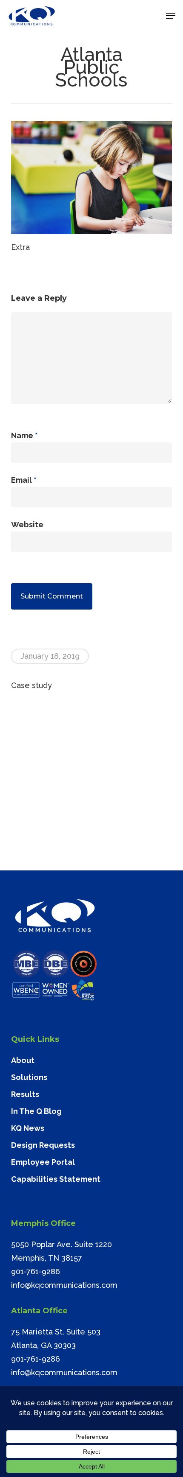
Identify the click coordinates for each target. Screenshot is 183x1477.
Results (25, 1094)
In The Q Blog (36, 1111)
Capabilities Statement (55, 1179)
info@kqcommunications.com (64, 1285)
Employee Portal (43, 1162)
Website (27, 524)
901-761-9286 (35, 1271)
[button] (170, 15)
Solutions (29, 1077)
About (22, 1060)
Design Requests (43, 1145)
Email (24, 480)
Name (24, 435)
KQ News (27, 1128)
